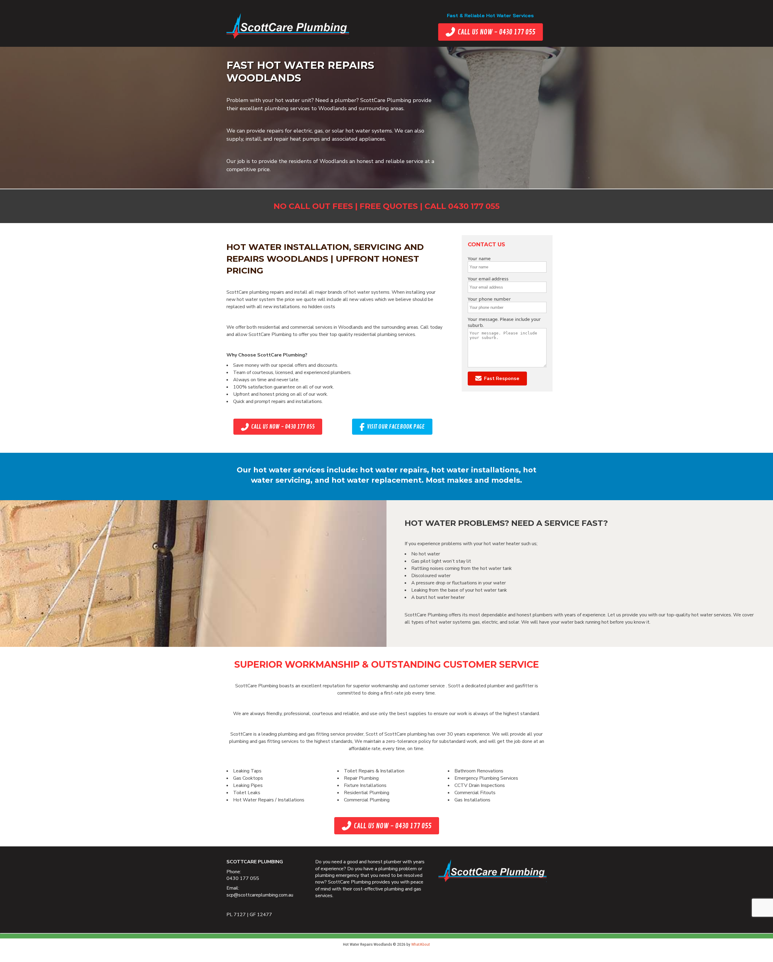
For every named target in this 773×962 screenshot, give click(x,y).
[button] (497, 379)
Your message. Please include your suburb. (504, 322)
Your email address (488, 279)
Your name (479, 258)
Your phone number (489, 299)
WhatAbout (420, 944)
